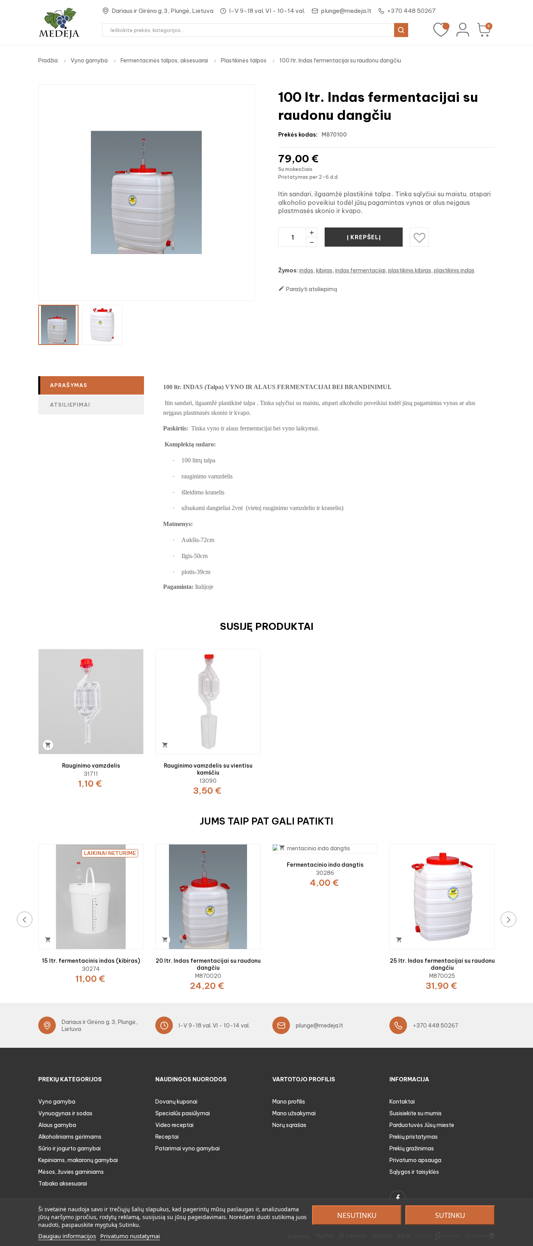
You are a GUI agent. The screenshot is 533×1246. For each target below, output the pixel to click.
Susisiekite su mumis (415, 1113)
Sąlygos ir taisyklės (414, 1171)
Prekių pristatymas (413, 1136)
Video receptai (174, 1125)
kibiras (324, 270)
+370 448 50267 (411, 10)
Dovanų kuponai (176, 1101)
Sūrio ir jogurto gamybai (69, 1148)
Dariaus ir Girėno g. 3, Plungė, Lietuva (162, 10)
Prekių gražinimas (411, 1148)
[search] (401, 30)
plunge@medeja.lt (346, 10)
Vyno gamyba (56, 1101)
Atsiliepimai (70, 405)
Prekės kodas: (298, 134)
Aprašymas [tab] (68, 385)
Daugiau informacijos (67, 1236)
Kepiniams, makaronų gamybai (78, 1160)
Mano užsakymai (294, 1113)
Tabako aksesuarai (62, 1183)
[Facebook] (397, 1198)
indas (306, 270)
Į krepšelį (364, 237)
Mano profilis (288, 1101)
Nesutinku (357, 1215)
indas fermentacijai (360, 270)
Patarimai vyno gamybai (187, 1148)
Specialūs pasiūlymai (182, 1113)
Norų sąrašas (289, 1125)
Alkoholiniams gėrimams (69, 1136)
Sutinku (450, 1215)
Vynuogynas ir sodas (65, 1113)
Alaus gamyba (57, 1125)
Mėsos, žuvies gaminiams (71, 1171)
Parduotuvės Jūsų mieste (421, 1125)
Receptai (167, 1136)
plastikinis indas (454, 270)
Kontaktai (402, 1101)
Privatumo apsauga (415, 1160)
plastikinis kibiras (409, 270)
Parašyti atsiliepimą (307, 289)
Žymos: (288, 270)
